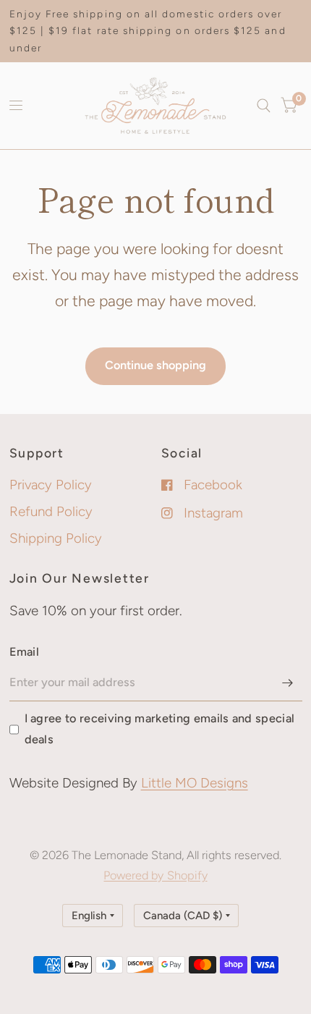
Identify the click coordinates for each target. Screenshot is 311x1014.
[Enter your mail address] (287, 682)
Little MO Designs (194, 782)
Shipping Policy (55, 538)
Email (24, 652)
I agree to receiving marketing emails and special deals (160, 728)
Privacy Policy (50, 484)
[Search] (264, 105)
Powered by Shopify (155, 875)
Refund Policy (51, 511)
